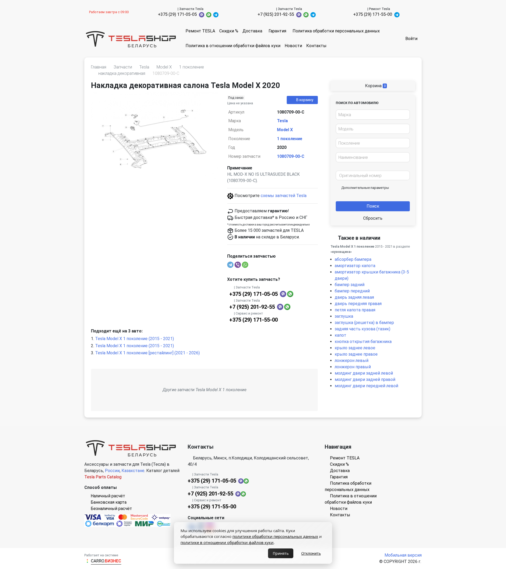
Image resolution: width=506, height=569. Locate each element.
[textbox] (371, 115)
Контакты (316, 45)
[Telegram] (230, 265)
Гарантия (277, 30)
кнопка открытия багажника (363, 341)
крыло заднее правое (356, 354)
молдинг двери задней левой (364, 373)
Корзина (375, 85)
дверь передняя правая (358, 303)
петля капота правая (355, 309)
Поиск (373, 206)
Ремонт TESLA (200, 30)
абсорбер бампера (353, 259)
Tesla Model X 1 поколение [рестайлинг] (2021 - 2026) (147, 352)
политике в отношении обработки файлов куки (227, 542)
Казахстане (132, 470)
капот (340, 335)
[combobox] (373, 114)
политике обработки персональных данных (275, 536)
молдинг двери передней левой (366, 385)
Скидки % (228, 30)
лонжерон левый (351, 360)
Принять (281, 553)
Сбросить (372, 218)
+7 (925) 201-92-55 (275, 14)
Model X (285, 129)
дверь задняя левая (354, 297)
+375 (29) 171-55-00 (372, 14)
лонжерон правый (353, 366)
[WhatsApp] (245, 265)
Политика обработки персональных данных (336, 30)
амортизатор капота (355, 265)
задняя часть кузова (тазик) (362, 328)
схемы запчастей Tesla (283, 195)
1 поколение (289, 138)
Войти (411, 38)
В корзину (304, 100)
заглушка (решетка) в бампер (364, 322)
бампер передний (352, 290)
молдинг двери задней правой (365, 379)
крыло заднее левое (355, 347)
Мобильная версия (403, 555)
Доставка (252, 30)
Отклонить (311, 553)
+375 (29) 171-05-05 (177, 14)
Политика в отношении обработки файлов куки (233, 45)
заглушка (344, 316)
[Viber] (238, 265)
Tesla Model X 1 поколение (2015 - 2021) (134, 338)
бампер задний (349, 284)
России (112, 470)
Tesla (282, 120)
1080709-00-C (290, 156)
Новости (293, 45)
